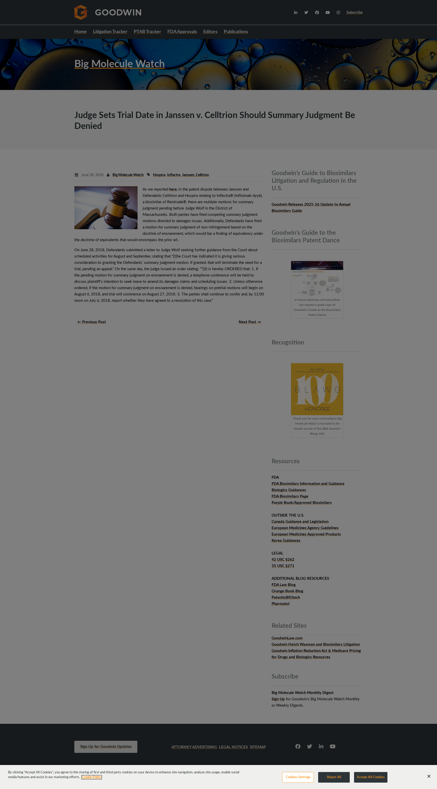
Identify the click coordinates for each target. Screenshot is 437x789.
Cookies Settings (298, 777)
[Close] (428, 776)
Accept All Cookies (370, 777)
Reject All (334, 777)
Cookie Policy (91, 777)
